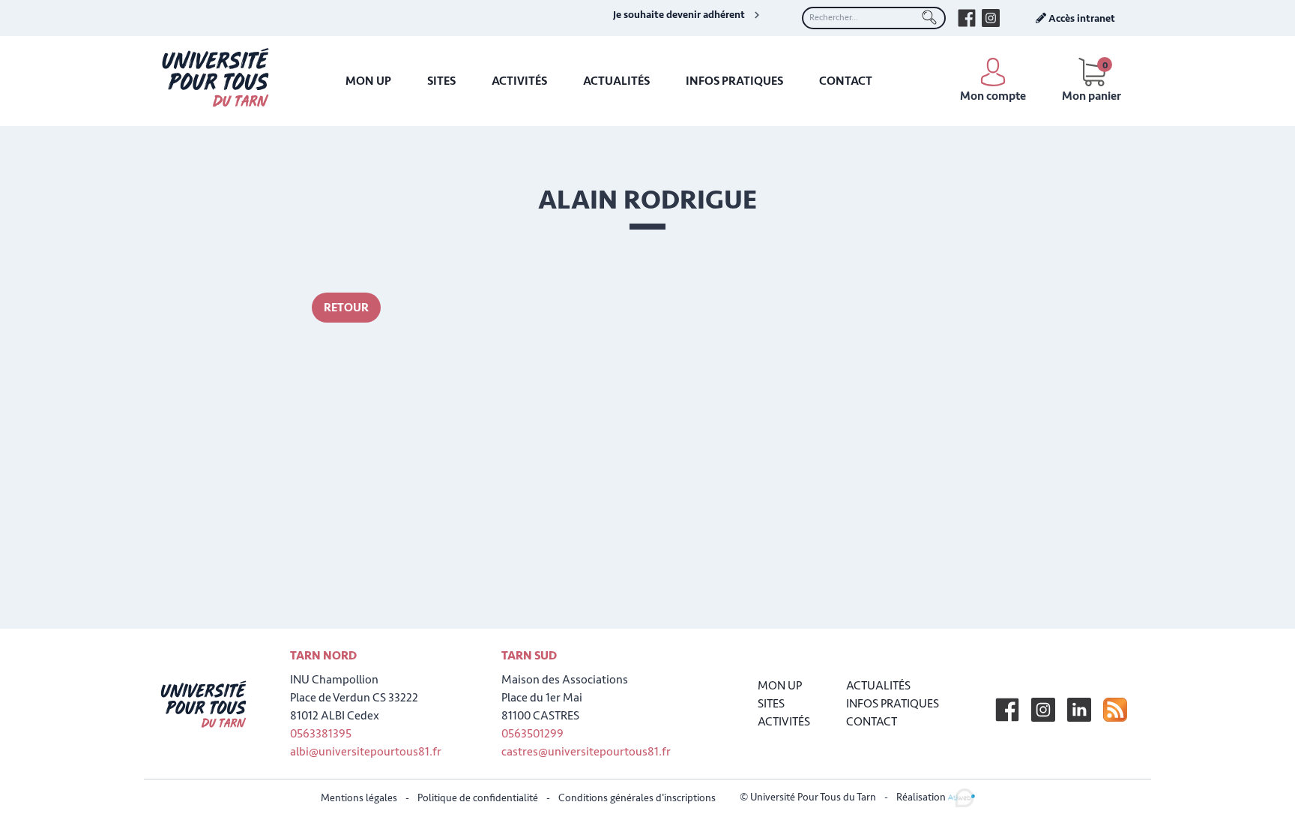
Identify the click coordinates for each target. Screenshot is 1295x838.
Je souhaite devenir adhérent (679, 15)
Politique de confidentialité (477, 797)
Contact (845, 81)
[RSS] (1115, 710)
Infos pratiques (734, 81)
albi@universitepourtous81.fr (365, 751)
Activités (519, 81)
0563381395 (320, 733)
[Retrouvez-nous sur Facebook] (967, 18)
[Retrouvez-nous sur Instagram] (991, 18)
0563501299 (532, 733)
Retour (346, 307)
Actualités (616, 81)
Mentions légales (359, 797)
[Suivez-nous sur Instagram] (1043, 710)
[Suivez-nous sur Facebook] (1007, 710)
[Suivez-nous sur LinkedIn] (1079, 710)
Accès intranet (1080, 18)
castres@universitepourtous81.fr (586, 751)
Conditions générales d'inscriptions (637, 797)
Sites (441, 81)
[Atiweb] (961, 797)
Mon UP (368, 81)
